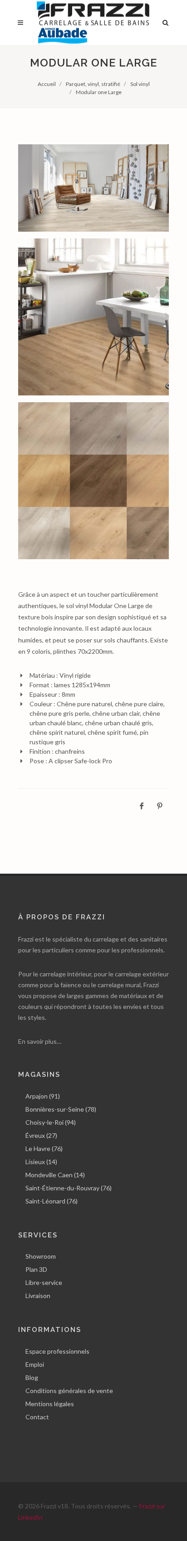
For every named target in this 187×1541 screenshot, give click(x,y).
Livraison (37, 1295)
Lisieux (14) (41, 1161)
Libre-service (43, 1282)
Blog (31, 1377)
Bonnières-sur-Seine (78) (60, 1109)
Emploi (34, 1364)
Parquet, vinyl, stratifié (93, 84)
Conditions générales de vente (69, 1390)
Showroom (40, 1256)
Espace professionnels (57, 1351)
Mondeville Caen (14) (55, 1175)
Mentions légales (49, 1404)
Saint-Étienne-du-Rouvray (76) (68, 1188)
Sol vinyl (140, 84)
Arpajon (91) (42, 1096)
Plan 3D (36, 1269)
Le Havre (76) (44, 1148)
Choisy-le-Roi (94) (50, 1122)
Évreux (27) (41, 1135)
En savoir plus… (39, 1041)
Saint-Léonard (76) (51, 1201)
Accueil (47, 84)
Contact (37, 1417)
